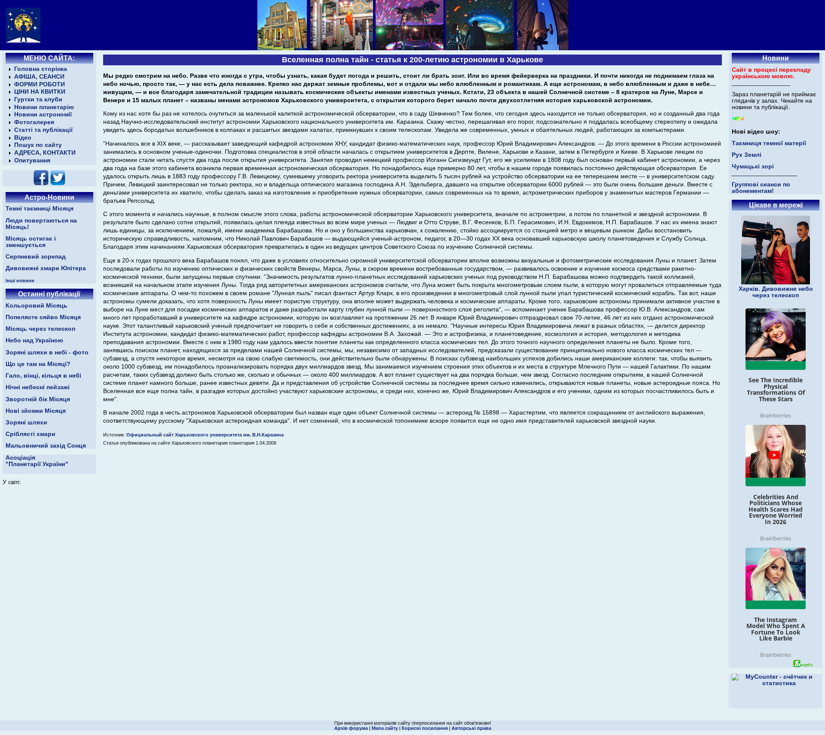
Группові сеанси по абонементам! (761, 187)
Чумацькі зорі (753, 166)
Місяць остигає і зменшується (31, 241)
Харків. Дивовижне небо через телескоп (776, 292)
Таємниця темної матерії (769, 143)
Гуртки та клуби (38, 99)
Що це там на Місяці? (38, 364)
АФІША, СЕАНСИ (39, 76)
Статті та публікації (43, 130)
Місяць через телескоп (40, 329)
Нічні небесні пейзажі (38, 387)
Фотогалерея (34, 122)
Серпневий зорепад (36, 256)
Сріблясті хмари (30, 434)
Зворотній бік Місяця (38, 399)
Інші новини (20, 280)
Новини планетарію (44, 107)
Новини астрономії (43, 114)
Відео (22, 137)
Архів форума (351, 728)
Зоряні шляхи (26, 422)
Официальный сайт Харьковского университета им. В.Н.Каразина (205, 434)
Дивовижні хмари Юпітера (46, 268)
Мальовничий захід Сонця (46, 445)
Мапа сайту (385, 728)
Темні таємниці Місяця (39, 208)
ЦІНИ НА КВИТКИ (39, 91)
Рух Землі (746, 155)
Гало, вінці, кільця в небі (43, 375)
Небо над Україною (34, 340)
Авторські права (471, 728)
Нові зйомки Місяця (36, 411)
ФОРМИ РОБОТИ (39, 84)
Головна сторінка (40, 69)
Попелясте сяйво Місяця (43, 317)
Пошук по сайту (38, 145)
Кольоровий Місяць (36, 305)
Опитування (32, 160)
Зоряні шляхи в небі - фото (47, 352)
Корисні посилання (425, 728)
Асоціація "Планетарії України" (37, 460)
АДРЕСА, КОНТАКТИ (45, 152)
